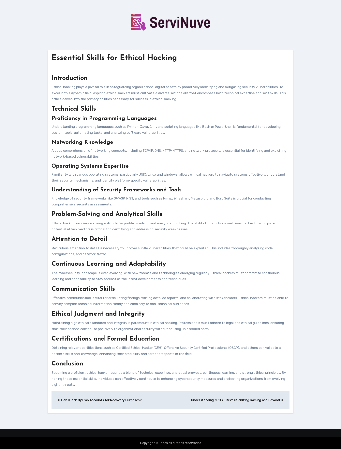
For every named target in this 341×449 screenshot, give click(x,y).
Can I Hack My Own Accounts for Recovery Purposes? (101, 400)
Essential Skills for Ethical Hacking (114, 58)
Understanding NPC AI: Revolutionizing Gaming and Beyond (235, 400)
